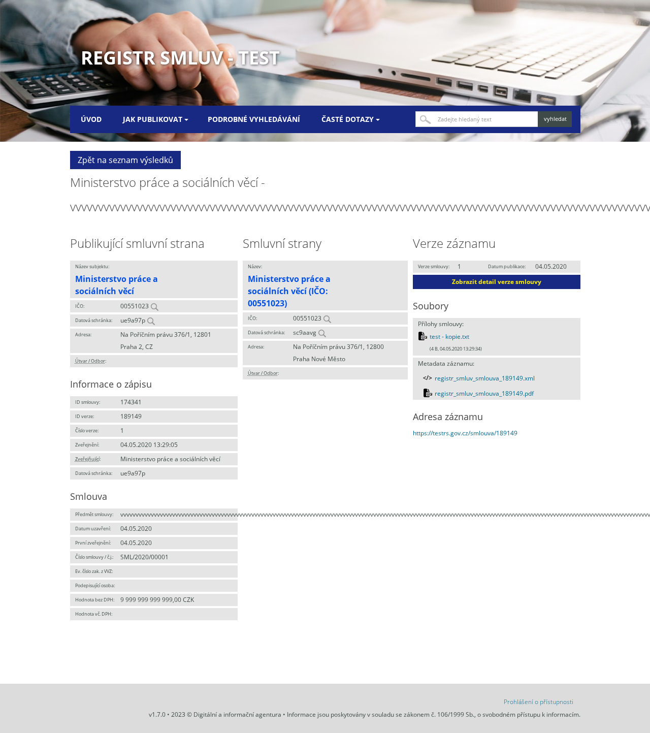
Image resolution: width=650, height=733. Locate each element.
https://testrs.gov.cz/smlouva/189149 (465, 433)
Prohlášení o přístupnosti (538, 701)
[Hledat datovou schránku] (151, 320)
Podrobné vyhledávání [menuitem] (254, 119)
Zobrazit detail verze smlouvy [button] (496, 281)
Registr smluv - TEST (180, 57)
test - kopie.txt (449, 336)
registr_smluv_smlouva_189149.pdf (484, 393)
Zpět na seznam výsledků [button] (125, 160)
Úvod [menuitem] (91, 119)
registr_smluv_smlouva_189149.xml (485, 378)
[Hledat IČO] (154, 306)
